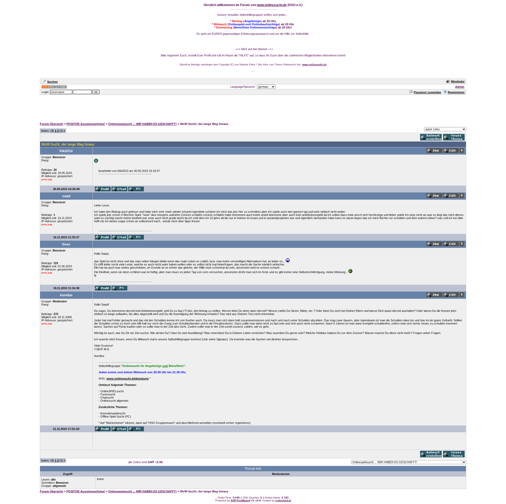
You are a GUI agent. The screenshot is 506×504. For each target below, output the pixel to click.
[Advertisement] (253, 107)
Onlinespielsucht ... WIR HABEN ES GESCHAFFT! (142, 123)
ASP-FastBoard (240, 500)
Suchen (52, 81)
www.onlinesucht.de (272, 5)
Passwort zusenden (427, 92)
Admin (459, 86)
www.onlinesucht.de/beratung (127, 378)
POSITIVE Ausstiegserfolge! (85, 123)
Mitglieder (458, 81)
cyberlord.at (283, 500)
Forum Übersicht (51, 123)
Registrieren (456, 92)
